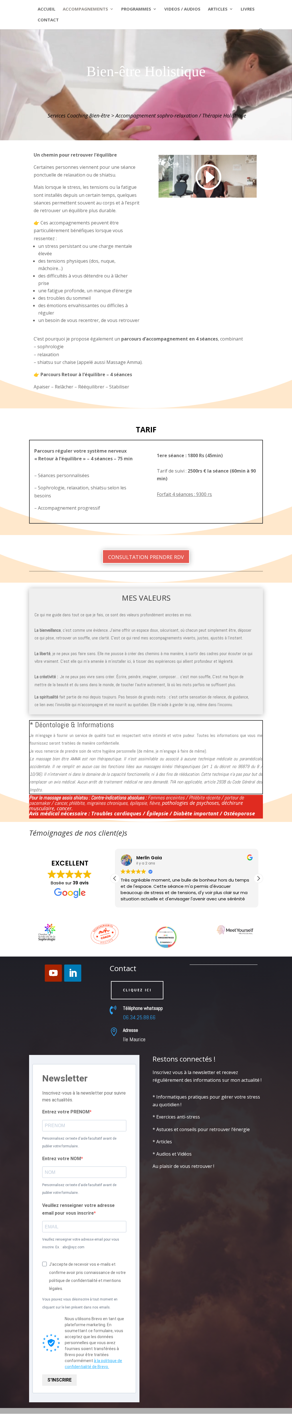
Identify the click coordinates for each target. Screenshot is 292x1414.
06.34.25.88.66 (139, 1017)
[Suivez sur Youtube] (53, 973)
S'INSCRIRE (59, 1380)
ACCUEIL (46, 9)
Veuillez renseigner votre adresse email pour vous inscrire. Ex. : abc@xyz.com (80, 1243)
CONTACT (48, 20)
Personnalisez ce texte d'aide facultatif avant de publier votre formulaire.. (79, 1142)
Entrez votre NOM (61, 1158)
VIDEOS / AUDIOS (182, 9)
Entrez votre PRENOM (66, 1112)
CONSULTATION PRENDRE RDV (146, 557)
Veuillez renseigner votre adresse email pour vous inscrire (78, 1209)
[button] (258, 878)
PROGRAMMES (136, 9)
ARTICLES (218, 9)
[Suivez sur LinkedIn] (72, 973)
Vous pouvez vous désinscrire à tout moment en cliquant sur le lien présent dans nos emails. (79, 1303)
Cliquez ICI (137, 990)
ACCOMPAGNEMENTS (85, 9)
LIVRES (248, 9)
